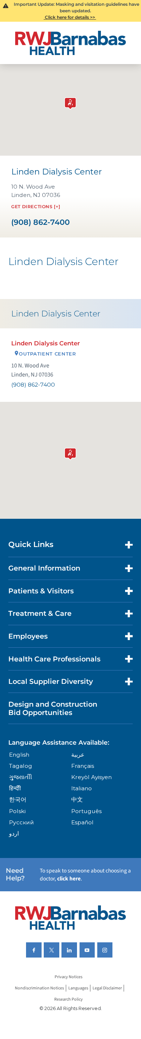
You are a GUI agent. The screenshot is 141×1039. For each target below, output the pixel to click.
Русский (21, 822)
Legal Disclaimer (107, 988)
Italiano (81, 788)
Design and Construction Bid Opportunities (52, 708)
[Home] (70, 43)
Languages (78, 988)
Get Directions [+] (35, 206)
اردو (14, 833)
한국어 (17, 799)
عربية (78, 754)
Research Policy (68, 999)
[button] (70, 452)
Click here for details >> (70, 17)
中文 (77, 799)
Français (82, 765)
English (19, 754)
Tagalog (20, 765)
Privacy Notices (68, 977)
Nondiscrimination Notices (39, 988)
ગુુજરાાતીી (20, 777)
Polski (17, 811)
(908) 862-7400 (40, 222)
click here (69, 879)
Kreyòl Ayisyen (91, 777)
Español (82, 822)
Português (86, 811)
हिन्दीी (15, 788)
